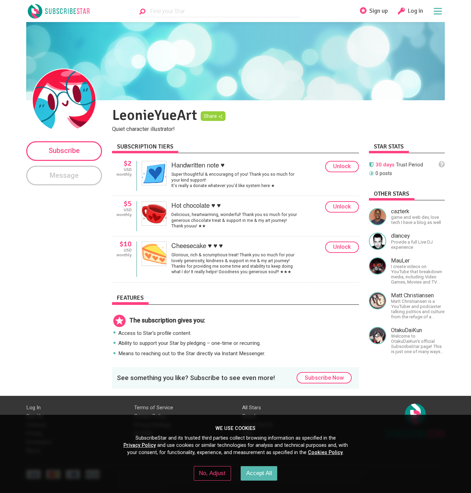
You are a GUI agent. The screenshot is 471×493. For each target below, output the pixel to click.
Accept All (259, 473)
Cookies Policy (325, 452)
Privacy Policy (139, 445)
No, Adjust (212, 473)
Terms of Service (153, 407)
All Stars (251, 407)
